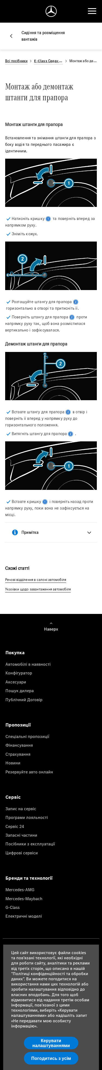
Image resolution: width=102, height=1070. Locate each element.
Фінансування (19, 745)
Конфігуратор (18, 673)
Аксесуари (15, 682)
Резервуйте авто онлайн (29, 771)
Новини (12, 762)
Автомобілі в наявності (28, 664)
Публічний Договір (23, 699)
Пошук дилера (19, 690)
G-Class (12, 907)
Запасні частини (21, 835)
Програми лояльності (26, 817)
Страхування (17, 754)
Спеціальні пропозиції (27, 736)
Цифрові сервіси (21, 852)
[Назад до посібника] (13, 36)
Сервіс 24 (14, 826)
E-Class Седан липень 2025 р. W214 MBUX (48, 61)
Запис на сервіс (20, 808)
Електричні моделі (23, 916)
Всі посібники (16, 61)
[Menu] (92, 11)
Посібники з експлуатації (30, 843)
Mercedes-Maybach (23, 898)
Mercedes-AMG (19, 889)
